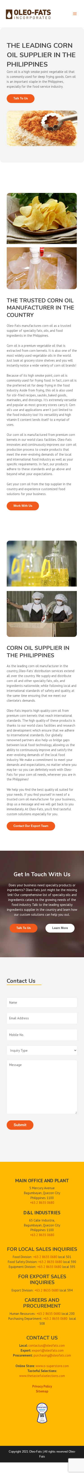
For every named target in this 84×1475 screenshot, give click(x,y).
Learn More (60, 928)
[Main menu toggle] (75, 13)
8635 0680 (46, 1202)
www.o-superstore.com (52, 1366)
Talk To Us (20, 98)
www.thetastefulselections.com (42, 1376)
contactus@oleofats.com (46, 1345)
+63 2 (34, 1202)
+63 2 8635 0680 (42, 1235)
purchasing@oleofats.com (52, 1355)
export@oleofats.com (48, 1350)
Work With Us (22, 505)
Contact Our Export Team (30, 826)
